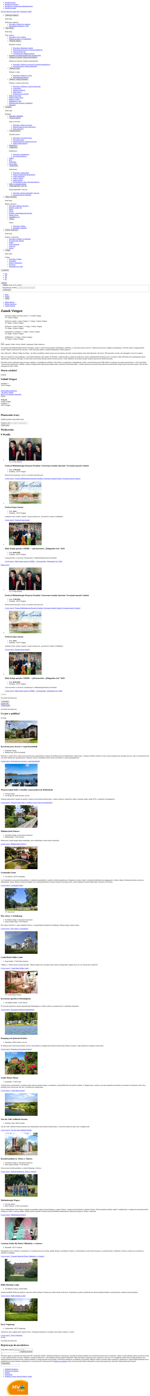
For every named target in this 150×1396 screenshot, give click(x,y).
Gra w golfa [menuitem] (13, 164)
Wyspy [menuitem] (11, 211)
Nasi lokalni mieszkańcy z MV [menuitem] (19, 26)
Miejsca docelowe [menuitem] (11, 197)
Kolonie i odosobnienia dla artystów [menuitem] (20, 213)
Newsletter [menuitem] (12, 261)
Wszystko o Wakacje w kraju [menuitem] (22, 75)
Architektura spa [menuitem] (14, 217)
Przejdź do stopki (10, 8)
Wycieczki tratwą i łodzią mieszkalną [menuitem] (25, 66)
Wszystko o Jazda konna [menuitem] (21, 173)
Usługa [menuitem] (8, 250)
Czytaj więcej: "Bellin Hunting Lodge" (13, 1296)
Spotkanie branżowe (11, 1369)
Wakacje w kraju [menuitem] (14, 68)
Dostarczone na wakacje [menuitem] (21, 94)
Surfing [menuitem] (11, 158)
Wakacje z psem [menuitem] (14, 99)
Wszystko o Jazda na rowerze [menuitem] (22, 125)
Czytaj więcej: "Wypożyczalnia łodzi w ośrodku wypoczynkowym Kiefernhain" (27, 802)
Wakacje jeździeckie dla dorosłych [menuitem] (24, 175)
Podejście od (5, 423)
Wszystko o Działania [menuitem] (16, 116)
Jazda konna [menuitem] (13, 165)
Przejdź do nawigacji (11, 4)
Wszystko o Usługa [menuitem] (15, 259)
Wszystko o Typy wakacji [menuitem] (17, 37)
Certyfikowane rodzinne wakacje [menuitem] (23, 53)
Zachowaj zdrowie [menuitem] (19, 90)
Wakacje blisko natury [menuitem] (16, 97)
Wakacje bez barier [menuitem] (15, 96)
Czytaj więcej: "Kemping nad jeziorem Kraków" (16, 1049)
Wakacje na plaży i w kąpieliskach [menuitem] (20, 39)
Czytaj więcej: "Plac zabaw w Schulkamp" (14, 929)
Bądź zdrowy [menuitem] (17, 92)
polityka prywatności (60, 1361)
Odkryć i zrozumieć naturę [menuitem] (17, 184)
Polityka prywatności (11, 1371)
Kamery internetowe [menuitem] (15, 263)
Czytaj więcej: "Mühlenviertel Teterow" (14, 844)
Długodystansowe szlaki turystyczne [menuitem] (25, 141)
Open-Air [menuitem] (12, 246)
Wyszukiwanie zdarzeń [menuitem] (16, 241)
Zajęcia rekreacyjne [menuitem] (19, 52)
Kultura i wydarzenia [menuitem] (12, 230)
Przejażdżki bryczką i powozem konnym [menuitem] (26, 182)
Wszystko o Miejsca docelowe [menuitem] (19, 206)
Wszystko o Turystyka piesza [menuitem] (22, 138)
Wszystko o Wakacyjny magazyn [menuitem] (19, 24)
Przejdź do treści (10, 2)
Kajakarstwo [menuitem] (13, 147)
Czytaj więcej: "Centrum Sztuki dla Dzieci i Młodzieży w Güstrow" (23, 1256)
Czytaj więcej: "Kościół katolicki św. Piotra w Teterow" (19, 1171)
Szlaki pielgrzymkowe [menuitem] (20, 143)
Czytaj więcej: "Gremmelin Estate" (12, 885)
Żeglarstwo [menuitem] (12, 162)
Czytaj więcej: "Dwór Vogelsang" (12, 1335)
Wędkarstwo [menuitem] (13, 145)
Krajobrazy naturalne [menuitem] (20, 228)
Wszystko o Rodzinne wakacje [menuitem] (23, 48)
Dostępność (8, 1374)
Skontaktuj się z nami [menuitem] (16, 266)
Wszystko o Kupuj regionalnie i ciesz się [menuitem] (26, 193)
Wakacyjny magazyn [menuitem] (12, 15)
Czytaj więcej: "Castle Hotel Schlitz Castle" (15, 968)
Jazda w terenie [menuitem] (18, 178)
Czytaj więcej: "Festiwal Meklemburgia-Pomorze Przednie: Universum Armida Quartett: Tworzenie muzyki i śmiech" (43, 478)
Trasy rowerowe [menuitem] (18, 129)
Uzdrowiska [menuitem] (17, 88)
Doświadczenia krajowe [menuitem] (21, 77)
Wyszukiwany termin (9, 287)
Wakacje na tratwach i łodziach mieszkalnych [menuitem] (23, 57)
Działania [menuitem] (8, 107)
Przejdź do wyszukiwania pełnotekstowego (19, 6)
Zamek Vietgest (10, 306)
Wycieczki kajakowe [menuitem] (19, 156)
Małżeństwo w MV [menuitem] (15, 101)
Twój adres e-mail (7, 1349)
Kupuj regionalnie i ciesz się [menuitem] (18, 186)
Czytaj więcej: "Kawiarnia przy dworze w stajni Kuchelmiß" (20, 761)
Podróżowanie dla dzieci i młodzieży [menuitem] (21, 103)
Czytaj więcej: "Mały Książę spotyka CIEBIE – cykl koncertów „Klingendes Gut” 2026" (34, 561)
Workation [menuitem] (12, 105)
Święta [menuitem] (11, 248)
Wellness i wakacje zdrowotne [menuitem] (19, 79)
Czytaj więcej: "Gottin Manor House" (13, 1090)
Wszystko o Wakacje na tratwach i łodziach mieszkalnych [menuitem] (31, 64)
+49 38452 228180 (7, 392)
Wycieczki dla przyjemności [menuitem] (22, 195)
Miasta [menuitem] (11, 209)
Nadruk (7, 1373)
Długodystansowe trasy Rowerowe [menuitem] (24, 127)
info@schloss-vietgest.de (9, 391)
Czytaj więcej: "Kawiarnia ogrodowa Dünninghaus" (18, 1009)
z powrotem (5, 270)
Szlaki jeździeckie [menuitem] (19, 176)
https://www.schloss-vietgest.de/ (11, 394)
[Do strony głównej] (16, 11)
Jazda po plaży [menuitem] (18, 180)
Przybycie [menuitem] (12, 265)
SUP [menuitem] (10, 160)
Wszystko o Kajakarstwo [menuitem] (21, 154)
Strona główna (9, 302)
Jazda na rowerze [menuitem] (15, 118)
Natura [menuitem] (12, 219)
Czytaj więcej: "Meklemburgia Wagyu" (13, 1215)
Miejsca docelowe (11, 304)
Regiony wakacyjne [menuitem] (15, 208)
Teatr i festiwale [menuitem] (14, 244)
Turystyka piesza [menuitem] (15, 131)
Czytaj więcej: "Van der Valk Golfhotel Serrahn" (16, 1130)
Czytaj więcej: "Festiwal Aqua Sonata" (17, 520)
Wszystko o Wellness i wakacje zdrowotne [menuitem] (27, 86)
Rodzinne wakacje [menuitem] (15, 41)
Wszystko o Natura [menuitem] (19, 226)
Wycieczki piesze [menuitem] (18, 140)
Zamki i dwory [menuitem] (14, 215)
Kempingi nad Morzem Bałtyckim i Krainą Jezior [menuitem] (25, 55)
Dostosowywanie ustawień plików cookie (18, 1376)
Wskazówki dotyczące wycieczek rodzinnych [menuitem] (27, 50)
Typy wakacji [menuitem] (9, 28)
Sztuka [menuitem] (11, 242)
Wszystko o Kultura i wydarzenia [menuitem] (20, 239)
